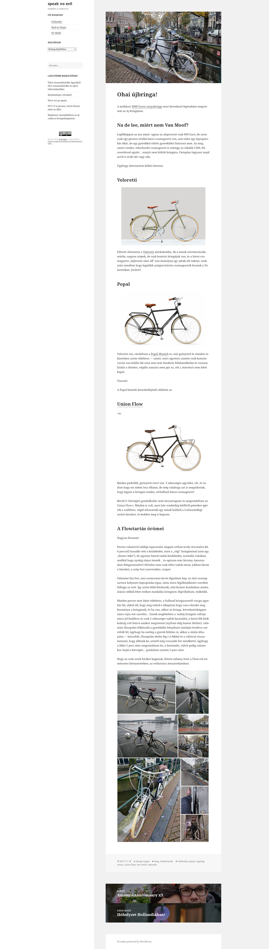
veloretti (152, 864)
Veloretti (148, 252)
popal (192, 861)
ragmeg (200, 861)
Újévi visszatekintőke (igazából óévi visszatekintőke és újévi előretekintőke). (64, 86)
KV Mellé (56, 32)
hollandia (183, 861)
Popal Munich (159, 354)
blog (156, 861)
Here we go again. (57, 100)
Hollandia (56, 21)
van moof (142, 864)
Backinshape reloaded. (60, 94)
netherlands (166, 861)
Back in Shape (58, 27)
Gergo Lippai (142, 861)
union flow (130, 864)
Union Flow (130, 404)
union (120, 864)
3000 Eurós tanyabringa (147, 106)
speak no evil (60, 3)
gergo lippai (63, 139)
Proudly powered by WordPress (134, 941)
